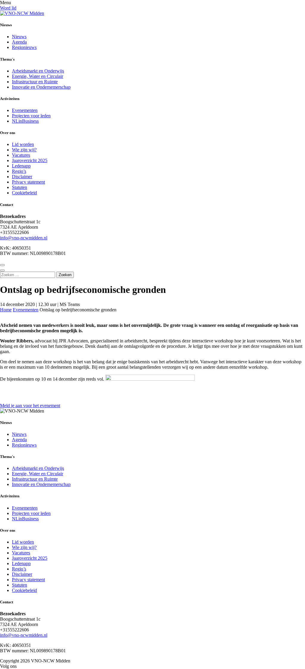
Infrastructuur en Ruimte (35, 81)
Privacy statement (28, 181)
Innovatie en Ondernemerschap (41, 87)
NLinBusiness (25, 121)
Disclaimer (22, 176)
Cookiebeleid (24, 192)
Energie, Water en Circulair (37, 76)
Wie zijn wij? (24, 149)
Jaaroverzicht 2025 (29, 160)
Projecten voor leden (31, 115)
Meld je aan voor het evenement (30, 405)
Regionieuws (24, 47)
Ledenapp (21, 165)
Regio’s (19, 171)
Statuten (19, 187)
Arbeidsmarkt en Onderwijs (38, 70)
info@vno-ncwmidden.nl (23, 237)
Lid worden (23, 144)
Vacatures (21, 155)
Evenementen (25, 110)
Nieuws (19, 36)
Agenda (19, 41)
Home (6, 309)
